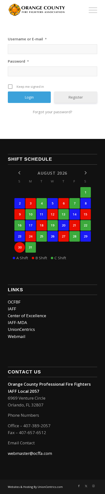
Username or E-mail (27, 38)
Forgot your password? (52, 111)
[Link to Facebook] (79, 486)
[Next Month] (85, 173)
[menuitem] (90, 10)
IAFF (12, 309)
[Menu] (90, 10)
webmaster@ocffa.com (30, 453)
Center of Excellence (27, 315)
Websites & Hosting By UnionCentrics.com (35, 487)
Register (75, 97)
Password (18, 61)
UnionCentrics (21, 329)
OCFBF (14, 302)
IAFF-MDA (17, 322)
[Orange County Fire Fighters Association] (43, 10)
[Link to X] (86, 486)
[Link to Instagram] (93, 486)
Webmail (16, 336)
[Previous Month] (19, 173)
